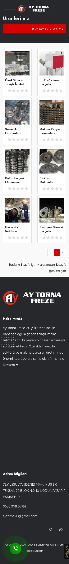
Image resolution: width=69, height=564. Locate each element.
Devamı (9, 365)
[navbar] (10, 6)
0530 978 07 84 (14, 506)
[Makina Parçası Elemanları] (51, 112)
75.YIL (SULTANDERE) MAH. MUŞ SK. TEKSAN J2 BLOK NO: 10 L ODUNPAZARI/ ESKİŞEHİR (34, 491)
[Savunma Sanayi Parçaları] (51, 210)
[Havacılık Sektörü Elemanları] (17, 210)
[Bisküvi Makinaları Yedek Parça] (51, 161)
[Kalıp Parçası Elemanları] (17, 161)
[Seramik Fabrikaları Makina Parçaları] (17, 112)
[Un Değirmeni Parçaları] (51, 63)
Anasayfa (40, 28)
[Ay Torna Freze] (35, 9)
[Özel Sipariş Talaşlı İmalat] (17, 63)
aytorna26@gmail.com (20, 516)
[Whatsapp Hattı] (61, 530)
